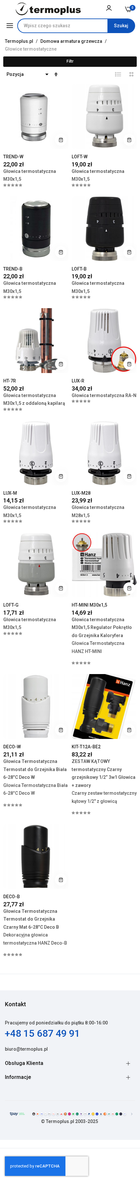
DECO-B (11, 896)
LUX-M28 (81, 493)
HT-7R (9, 380)
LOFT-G (11, 605)
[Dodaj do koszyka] (61, 140)
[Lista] (118, 74)
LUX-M (10, 493)
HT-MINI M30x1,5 (89, 605)
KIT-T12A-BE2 (86, 746)
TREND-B (12, 269)
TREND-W (13, 156)
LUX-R (78, 380)
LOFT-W (80, 156)
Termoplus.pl (19, 41)
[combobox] (76, 25)
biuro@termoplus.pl (26, 1049)
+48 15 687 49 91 (42, 1033)
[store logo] (48, 9)
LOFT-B (79, 269)
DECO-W (12, 746)
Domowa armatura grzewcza (71, 41)
